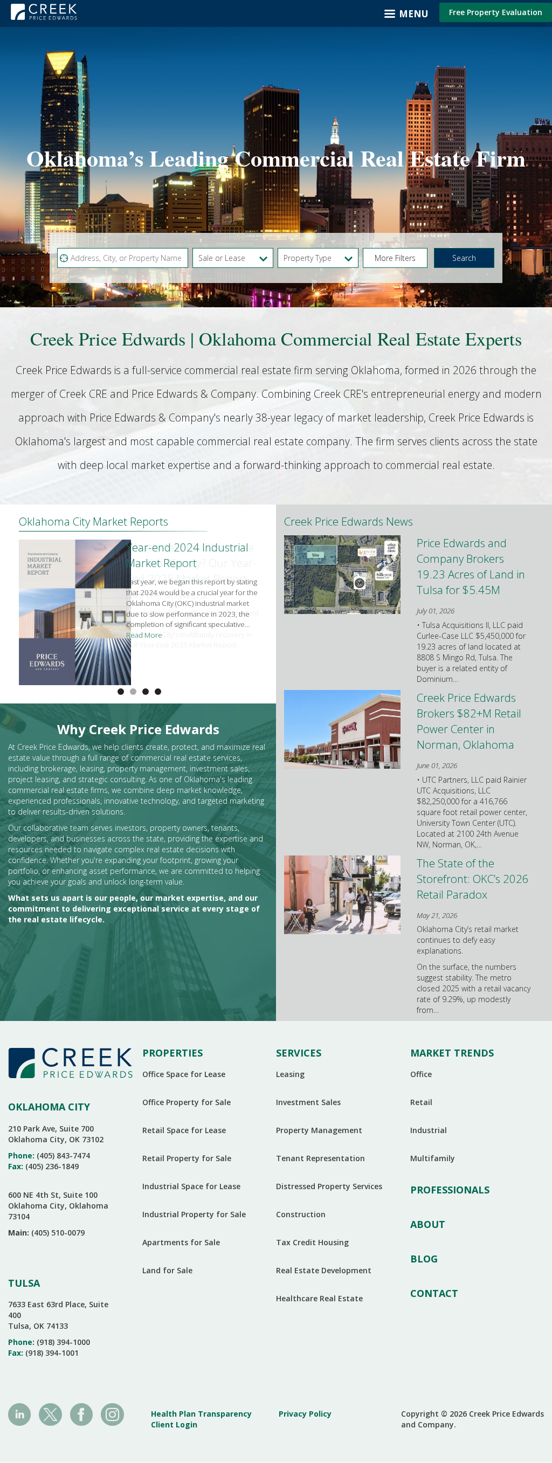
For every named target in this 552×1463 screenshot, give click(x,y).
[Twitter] (50, 1414)
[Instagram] (112, 1414)
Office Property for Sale (186, 1102)
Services (298, 1052)
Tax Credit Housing (312, 1242)
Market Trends (452, 1052)
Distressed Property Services (329, 1186)
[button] (395, 258)
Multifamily (432, 1158)
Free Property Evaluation (495, 12)
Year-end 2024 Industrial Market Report (187, 555)
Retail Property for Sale (186, 1158)
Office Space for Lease (183, 1074)
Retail (421, 1102)
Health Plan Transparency (201, 1414)
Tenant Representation (320, 1158)
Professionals (449, 1189)
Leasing (290, 1074)
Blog (424, 1258)
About (427, 1224)
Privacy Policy (305, 1414)
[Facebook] (81, 1414)
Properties (172, 1052)
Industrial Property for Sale (194, 1214)
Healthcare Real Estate (319, 1298)
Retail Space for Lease (184, 1130)
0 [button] (121, 691)
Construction (301, 1214)
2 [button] (145, 691)
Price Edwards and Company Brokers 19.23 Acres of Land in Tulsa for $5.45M (471, 566)
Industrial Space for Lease (191, 1186)
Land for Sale (167, 1270)
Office (421, 1074)
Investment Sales (308, 1102)
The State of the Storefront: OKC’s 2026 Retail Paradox (473, 878)
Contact (434, 1293)
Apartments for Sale (181, 1242)
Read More (144, 635)
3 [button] (158, 691)
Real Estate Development (323, 1270)
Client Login (174, 1424)
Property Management (319, 1130)
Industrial (428, 1130)
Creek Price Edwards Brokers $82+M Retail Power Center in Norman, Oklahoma (469, 721)
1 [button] (133, 691)
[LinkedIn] (19, 1414)
